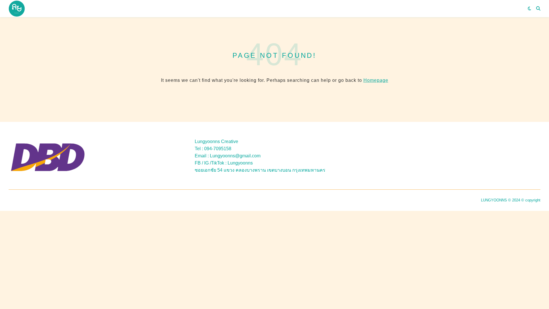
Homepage (375, 80)
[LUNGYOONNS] (17, 9)
